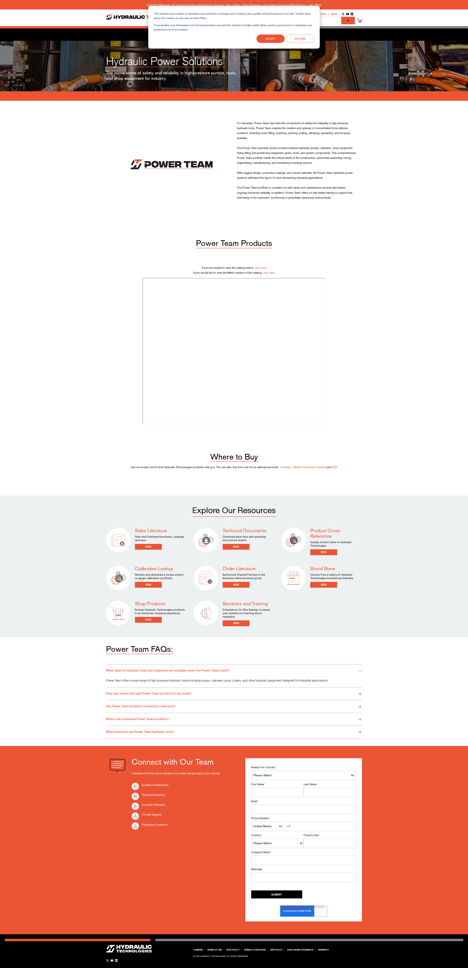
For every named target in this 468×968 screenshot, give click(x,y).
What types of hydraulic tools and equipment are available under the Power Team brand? (167, 670)
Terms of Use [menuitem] (214, 949)
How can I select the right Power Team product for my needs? (149, 693)
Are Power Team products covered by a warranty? (140, 706)
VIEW (236, 584)
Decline (300, 38)
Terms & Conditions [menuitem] (255, 949)
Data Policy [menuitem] (232, 949)
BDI (334, 467)
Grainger (285, 467)
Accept (270, 38)
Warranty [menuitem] (323, 949)
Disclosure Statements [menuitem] (300, 949)
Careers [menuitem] (198, 949)
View (148, 546)
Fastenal (321, 467)
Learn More (314, 5)
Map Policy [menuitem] (276, 949)
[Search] (348, 20)
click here (260, 267)
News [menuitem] (334, 14)
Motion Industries (303, 467)
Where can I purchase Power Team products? (137, 719)
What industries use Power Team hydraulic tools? (140, 732)
